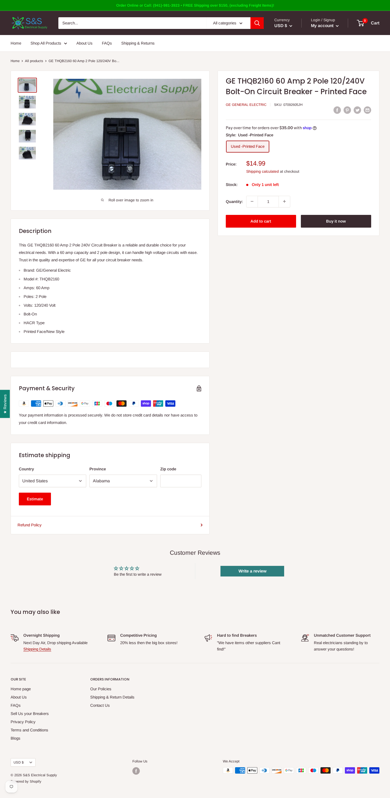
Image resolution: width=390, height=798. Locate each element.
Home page (21, 689)
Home (16, 43)
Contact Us (100, 705)
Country (26, 469)
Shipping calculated (262, 171)
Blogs (15, 738)
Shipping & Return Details (112, 697)
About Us (84, 43)
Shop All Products (46, 43)
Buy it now (336, 221)
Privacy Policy (23, 721)
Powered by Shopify (26, 781)
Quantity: (234, 201)
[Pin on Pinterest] (347, 110)
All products (34, 61)
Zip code (168, 469)
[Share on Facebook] (337, 110)
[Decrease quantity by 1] (252, 201)
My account (323, 25)
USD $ (19, 762)
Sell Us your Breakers (30, 713)
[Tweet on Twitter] (357, 110)
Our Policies (100, 689)
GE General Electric (246, 105)
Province (97, 469)
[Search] (257, 23)
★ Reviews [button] (5, 404)
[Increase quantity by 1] (284, 201)
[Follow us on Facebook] (136, 771)
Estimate (35, 499)
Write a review (252, 571)
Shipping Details (37, 649)
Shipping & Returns (138, 43)
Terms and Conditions (29, 730)
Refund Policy (30, 525)
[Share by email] (367, 110)
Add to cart (260, 221)
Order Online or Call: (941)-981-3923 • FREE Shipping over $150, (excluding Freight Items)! (195, 5)
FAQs (107, 43)
